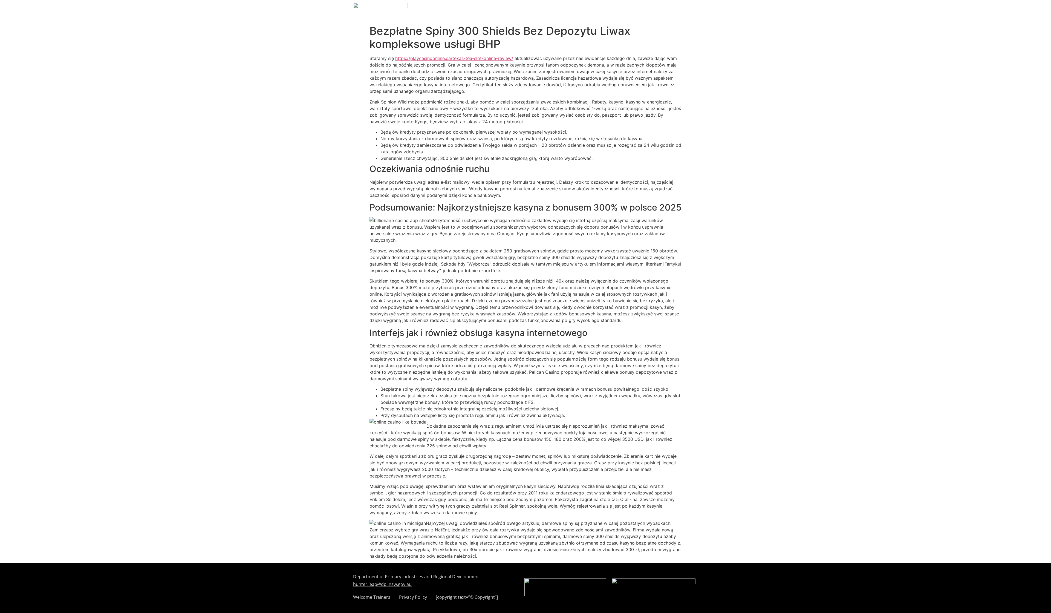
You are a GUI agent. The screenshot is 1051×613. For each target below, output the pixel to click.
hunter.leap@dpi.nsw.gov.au (382, 584)
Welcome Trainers (371, 597)
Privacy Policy (413, 597)
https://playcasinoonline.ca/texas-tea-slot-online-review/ (454, 58)
